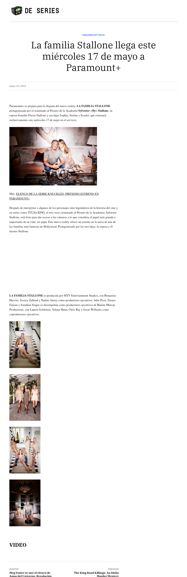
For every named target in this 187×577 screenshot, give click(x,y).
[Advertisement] (64, 258)
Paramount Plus (93, 34)
